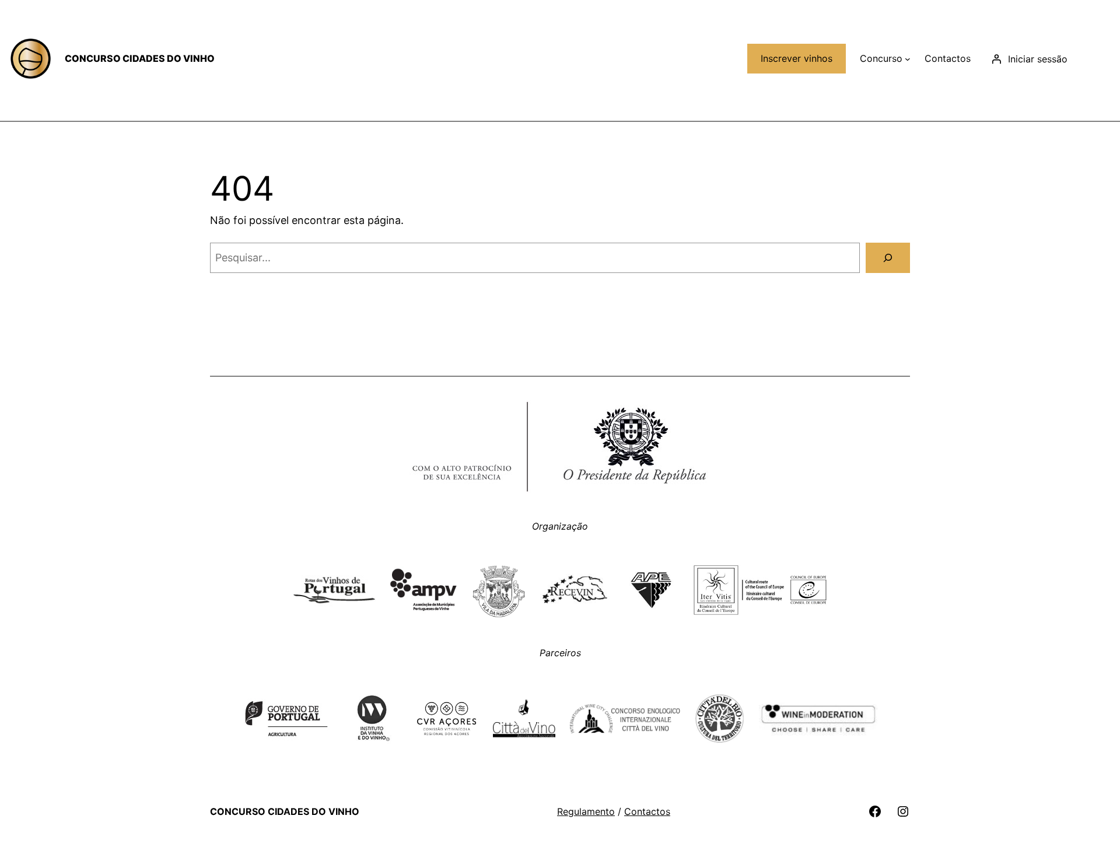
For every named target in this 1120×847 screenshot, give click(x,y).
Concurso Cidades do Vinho (140, 58)
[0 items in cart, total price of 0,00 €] (1098, 59)
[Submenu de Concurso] (908, 59)
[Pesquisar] (888, 258)
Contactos (647, 811)
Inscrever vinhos (796, 58)
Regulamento (586, 811)
